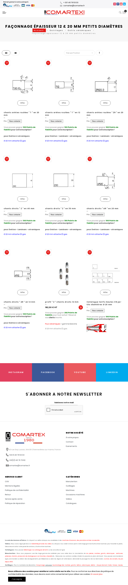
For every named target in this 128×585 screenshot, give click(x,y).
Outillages (57, 30)
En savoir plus (96, 574)
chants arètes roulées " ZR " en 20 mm (105, 113)
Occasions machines (75, 494)
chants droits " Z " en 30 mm (60, 208)
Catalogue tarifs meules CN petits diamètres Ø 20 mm (104, 303)
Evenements (71, 446)
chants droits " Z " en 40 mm (19, 208)
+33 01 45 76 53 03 (16, 455)
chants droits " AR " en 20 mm (102, 208)
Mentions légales (12, 486)
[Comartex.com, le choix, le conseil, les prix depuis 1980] (64, 12)
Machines (70, 490)
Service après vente (13, 499)
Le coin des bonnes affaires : (16, 540)
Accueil (39, 30)
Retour (8, 494)
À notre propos (72, 437)
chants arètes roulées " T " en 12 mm (62, 113)
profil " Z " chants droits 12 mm (61, 302)
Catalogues (71, 503)
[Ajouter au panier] (81, 307)
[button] (7, 63)
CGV (7, 481)
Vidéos (69, 499)
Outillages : (9, 565)
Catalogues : (10, 550)
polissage (48, 565)
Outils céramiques (80, 30)
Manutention (71, 481)
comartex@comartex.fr (74, 5)
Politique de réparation (15, 503)
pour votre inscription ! (21, 129)
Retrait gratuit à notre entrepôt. (16, 2)
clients (52, 317)
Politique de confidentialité (17, 490)
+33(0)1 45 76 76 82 (17, 460)
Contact (69, 442)
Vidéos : (8, 544)
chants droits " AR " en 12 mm (19, 302)
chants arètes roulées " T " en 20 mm (21, 113)
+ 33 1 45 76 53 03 (70, 2)
